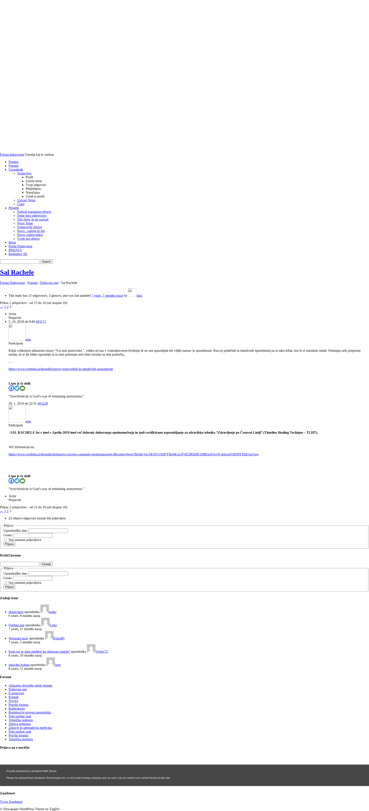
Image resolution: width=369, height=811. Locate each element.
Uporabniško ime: (15, 530)
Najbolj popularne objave (34, 212)
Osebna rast (16, 625)
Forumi (13, 165)
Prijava (9, 544)
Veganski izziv (18, 638)
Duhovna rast (49, 283)
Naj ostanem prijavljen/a (25, 540)
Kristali (13, 697)
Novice (13, 701)
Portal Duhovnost (20, 246)
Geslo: (8, 535)
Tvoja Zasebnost (11, 802)
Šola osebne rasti (20, 716)
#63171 (41, 321)
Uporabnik (16, 169)
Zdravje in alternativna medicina (30, 728)
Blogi (12, 242)
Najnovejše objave (29, 227)
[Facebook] (11, 388)
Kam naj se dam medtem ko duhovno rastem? (39, 651)
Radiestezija (17, 708)
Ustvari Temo (26, 200)
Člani (20, 204)
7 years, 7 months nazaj (107, 295)
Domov (14, 162)
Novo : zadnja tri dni (31, 231)
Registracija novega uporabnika (30, 712)
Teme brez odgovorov (32, 215)
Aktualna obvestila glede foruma (30, 685)
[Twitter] (17, 388)
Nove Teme (25, 223)
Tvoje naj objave (28, 238)
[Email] (22, 388)
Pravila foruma (18, 704)
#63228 (43, 403)
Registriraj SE (18, 254)
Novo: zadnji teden (30, 235)
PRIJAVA (15, 250)
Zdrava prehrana (20, 724)
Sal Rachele (17, 272)
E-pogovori (16, 693)
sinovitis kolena (19, 665)
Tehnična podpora (21, 720)
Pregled (14, 208)
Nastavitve (24, 173)
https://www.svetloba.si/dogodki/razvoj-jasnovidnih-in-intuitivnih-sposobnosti (61, 369)
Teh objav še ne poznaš (32, 219)
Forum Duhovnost (12, 283)
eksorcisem (16, 612)
